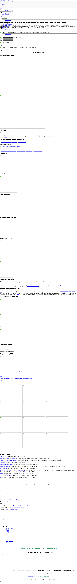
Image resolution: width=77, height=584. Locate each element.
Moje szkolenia (9, 537)
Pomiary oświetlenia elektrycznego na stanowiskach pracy (13, 470)
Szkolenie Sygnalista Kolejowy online (8, 493)
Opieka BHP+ (9, 531)
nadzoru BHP (19, 294)
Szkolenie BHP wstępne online (7, 491)
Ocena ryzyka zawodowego (6, 475)
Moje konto (8, 536)
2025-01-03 (2, 376)
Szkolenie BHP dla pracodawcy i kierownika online (11, 484)
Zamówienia (8, 538)
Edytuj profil (8, 542)
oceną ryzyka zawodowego (22, 283)
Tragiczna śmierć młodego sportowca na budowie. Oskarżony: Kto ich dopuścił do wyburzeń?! (16, 378)
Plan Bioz (2, 477)
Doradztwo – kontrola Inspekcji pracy (8, 460)
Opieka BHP (3, 456)
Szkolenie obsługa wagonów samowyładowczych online (12, 495)
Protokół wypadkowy (5, 466)
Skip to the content (4, 0)
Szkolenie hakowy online (5, 497)
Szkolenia (8, 529)
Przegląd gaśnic (3, 468)
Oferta (7, 530)
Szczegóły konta (9, 541)
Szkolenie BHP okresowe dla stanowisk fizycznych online (13, 488)
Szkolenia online (9, 528)
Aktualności (8, 532)
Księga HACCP (3, 462)
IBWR (1, 473)
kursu (5, 137)
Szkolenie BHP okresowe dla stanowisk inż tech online (12, 489)
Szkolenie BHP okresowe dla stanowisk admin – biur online (13, 486)
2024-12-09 (2, 380)
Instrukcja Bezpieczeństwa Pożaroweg (9, 458)
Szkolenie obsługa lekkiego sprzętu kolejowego (11, 499)
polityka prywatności (68, 545)
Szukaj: (1, 9)
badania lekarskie (57, 282)
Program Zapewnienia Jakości (6, 464)
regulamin (75, 545)
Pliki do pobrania (9, 540)
